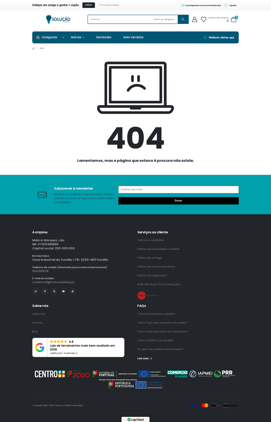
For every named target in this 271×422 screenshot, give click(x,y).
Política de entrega (149, 258)
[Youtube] (63, 291)
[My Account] (194, 19)
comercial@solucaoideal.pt (53, 282)
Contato (37, 323)
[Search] (183, 19)
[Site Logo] (58, 19)
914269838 (40, 271)
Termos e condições (150, 240)
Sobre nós (38, 314)
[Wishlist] (203, 19)
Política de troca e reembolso (156, 266)
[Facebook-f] (44, 291)
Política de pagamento (152, 275)
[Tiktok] (72, 291)
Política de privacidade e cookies (158, 249)
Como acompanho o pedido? (156, 314)
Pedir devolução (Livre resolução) (158, 284)
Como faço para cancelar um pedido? (162, 323)
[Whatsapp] (35, 291)
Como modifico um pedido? (155, 340)
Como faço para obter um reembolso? (162, 331)
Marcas (76, 37)
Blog (35, 331)
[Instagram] (54, 291)
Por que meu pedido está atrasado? (160, 349)
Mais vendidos (133, 37)
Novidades (103, 37)
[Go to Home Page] (33, 48)
